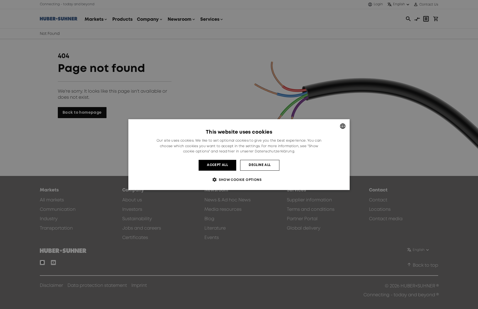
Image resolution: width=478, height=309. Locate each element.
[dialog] (239, 154)
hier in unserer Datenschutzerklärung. (261, 151)
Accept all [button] (217, 165)
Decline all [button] (260, 165)
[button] (239, 179)
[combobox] (342, 126)
